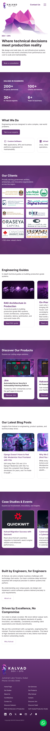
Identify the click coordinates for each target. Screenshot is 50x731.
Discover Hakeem (10, 705)
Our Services (32, 686)
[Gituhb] (10, 714)
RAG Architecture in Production (14, 709)
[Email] (26, 714)
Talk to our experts (11, 132)
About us (7, 598)
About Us (7, 694)
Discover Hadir (33, 705)
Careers (30, 698)
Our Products (32, 690)
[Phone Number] (31, 714)
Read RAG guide (12, 323)
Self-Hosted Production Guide (38, 709)
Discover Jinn (11, 395)
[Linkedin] (5, 714)
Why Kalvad (8, 641)
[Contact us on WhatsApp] (43, 722)
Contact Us (35, 4)
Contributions (8, 698)
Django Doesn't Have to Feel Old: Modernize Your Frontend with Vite (17, 457)
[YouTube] (21, 714)
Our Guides (7, 690)
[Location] (36, 714)
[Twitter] (15, 714)
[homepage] (15, 4)
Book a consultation (11, 63)
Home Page (8, 686)
